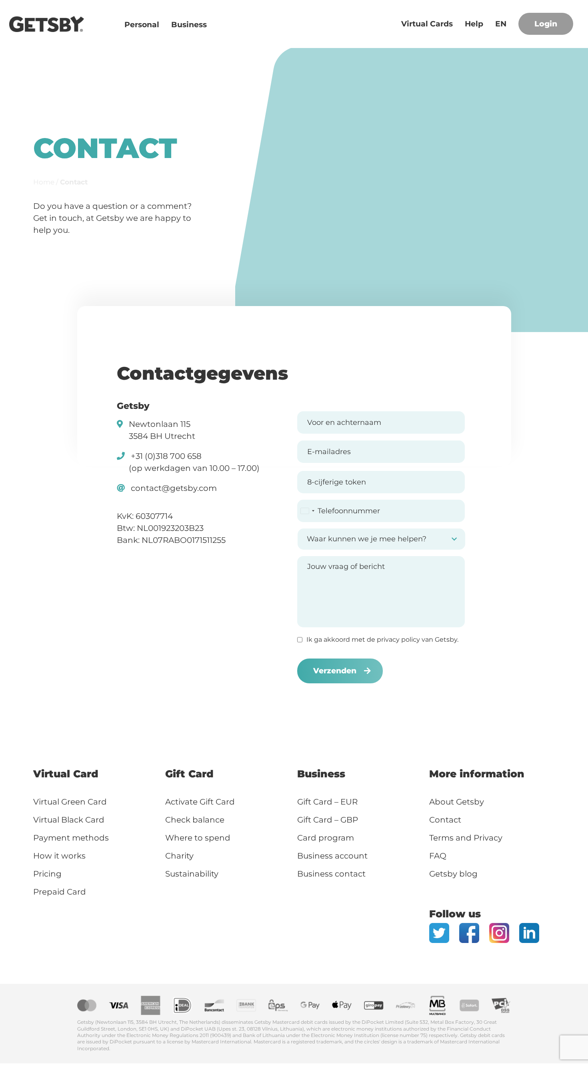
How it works (59, 856)
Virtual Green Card (70, 802)
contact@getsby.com (174, 488)
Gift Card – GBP (327, 820)
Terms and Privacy (465, 838)
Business (189, 24)
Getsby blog (453, 874)
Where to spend (198, 838)
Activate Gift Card (200, 802)
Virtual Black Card (68, 820)
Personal (141, 24)
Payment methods (71, 838)
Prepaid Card (59, 892)
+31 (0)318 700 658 (166, 456)
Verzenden (334, 670)
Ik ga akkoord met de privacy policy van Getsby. (382, 639)
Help (474, 23)
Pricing (47, 874)
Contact (445, 820)
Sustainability (191, 874)
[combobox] (307, 511)
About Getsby (456, 802)
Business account (332, 856)
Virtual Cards (427, 23)
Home (43, 182)
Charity (179, 856)
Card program (325, 838)
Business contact (331, 874)
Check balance (194, 820)
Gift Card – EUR (327, 802)
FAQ (437, 856)
